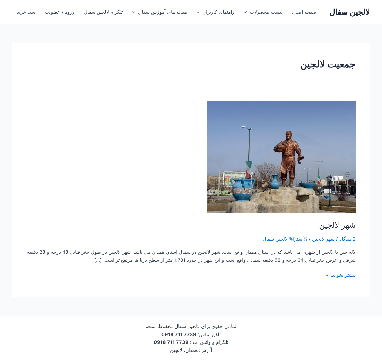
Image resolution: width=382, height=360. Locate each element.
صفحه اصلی (304, 12)
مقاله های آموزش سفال (162, 12)
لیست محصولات (266, 12)
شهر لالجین (337, 225)
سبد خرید (26, 12)
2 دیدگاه (347, 239)
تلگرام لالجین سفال (103, 12)
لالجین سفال (349, 11)
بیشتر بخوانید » (341, 274)
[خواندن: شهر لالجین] (281, 156)
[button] (247, 12)
